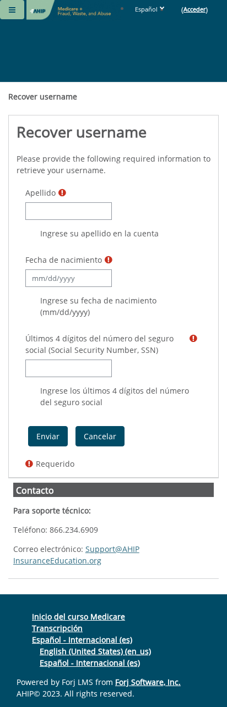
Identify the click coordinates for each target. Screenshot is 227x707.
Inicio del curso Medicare (78, 616)
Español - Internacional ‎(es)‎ (82, 639)
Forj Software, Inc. (148, 682)
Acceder (194, 9)
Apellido (40, 192)
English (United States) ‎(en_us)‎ (95, 651)
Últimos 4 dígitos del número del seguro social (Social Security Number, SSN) (99, 344)
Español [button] (146, 9)
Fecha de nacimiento (63, 260)
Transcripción (57, 628)
